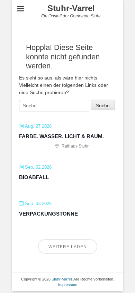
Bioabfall (34, 177)
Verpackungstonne (48, 214)
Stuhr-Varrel (71, 8)
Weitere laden (67, 246)
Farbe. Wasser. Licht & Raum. (61, 136)
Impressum (67, 285)
